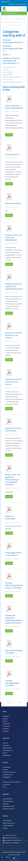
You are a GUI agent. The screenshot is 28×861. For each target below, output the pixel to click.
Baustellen (5, 718)
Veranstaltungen (7, 767)
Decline (7, 857)
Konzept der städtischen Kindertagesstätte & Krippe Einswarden (13, 619)
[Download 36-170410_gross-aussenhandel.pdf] (9, 228)
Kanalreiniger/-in (12, 154)
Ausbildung (5, 803)
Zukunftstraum (6, 723)
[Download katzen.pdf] (9, 197)
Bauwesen (5, 69)
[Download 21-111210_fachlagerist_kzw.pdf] (9, 277)
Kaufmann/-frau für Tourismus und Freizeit (13, 335)
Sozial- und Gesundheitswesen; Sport (12, 82)
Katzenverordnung (13, 203)
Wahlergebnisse (6, 755)
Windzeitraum (6, 726)
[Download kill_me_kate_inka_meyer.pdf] (9, 468)
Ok (2, 857)
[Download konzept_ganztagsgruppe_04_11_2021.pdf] (9, 674)
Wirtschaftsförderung (8, 801)
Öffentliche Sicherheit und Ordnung (11, 77)
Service (4, 787)
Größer (17, 4)
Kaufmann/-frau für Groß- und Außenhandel (13, 237)
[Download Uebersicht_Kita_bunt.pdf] (9, 546)
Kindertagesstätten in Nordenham (13, 553)
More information (14, 859)
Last (19, 702)
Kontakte (5, 753)
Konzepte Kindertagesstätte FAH (12, 41)
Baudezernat (6, 731)
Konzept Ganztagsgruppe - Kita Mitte (12, 683)
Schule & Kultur (7, 79)
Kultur (5, 54)
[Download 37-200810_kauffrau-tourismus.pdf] (9, 326)
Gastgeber (5, 769)
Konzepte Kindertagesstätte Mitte (13, 47)
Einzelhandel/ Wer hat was (9, 772)
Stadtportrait (6, 716)
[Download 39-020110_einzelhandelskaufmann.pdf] (9, 421)
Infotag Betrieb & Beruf (8, 806)
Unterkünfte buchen (8, 774)
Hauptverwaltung (7, 74)
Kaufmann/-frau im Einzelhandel (13, 429)
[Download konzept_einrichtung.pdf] (9, 644)
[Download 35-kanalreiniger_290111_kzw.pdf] (9, 148)
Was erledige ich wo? (8, 750)
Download (9, 134)
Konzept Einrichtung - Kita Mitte (13, 651)
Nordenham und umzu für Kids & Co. (12, 782)
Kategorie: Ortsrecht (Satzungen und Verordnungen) (11, 60)
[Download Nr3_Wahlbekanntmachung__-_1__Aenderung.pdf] (9, 99)
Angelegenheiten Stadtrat (9, 67)
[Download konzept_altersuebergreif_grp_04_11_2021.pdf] (9, 576)
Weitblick (5, 721)
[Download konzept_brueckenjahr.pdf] (9, 509)
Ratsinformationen (7, 748)
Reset (21, 4)
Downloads (5, 728)
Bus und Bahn (6, 784)
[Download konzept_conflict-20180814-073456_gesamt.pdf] (9, 609)
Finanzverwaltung (7, 72)
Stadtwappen (6, 745)
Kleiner (25, 4)
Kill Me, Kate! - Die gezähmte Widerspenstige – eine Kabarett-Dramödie (13, 479)
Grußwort (5, 743)
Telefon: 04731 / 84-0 (10, 835)
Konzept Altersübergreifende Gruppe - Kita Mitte (14, 585)
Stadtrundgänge (6, 777)
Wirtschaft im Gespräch (8, 808)
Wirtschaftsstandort (7, 799)
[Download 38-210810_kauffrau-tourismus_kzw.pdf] (9, 372)
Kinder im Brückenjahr (10, 517)
